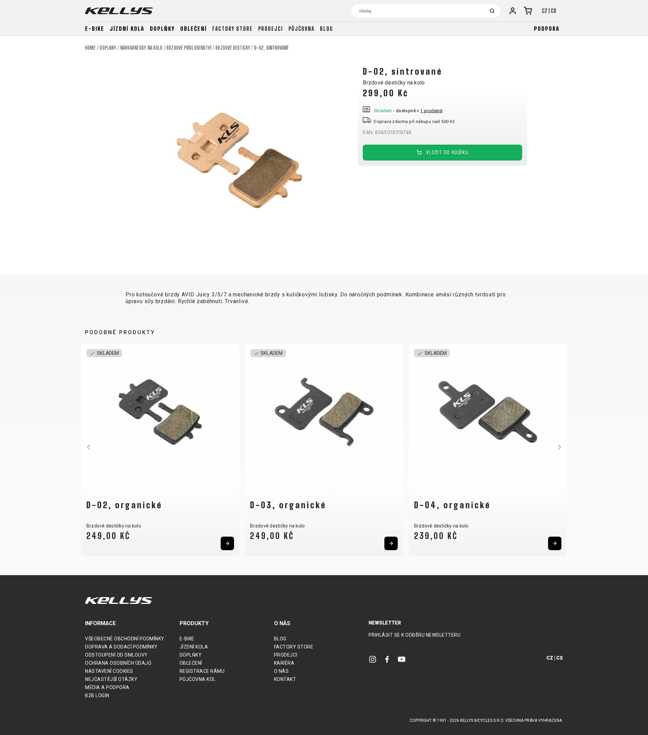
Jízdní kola (127, 28)
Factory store (232, 28)
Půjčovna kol (198, 679)
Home (90, 48)
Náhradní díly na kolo (141, 48)
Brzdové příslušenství (188, 48)
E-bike (94, 28)
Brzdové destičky (232, 48)
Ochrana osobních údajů (118, 663)
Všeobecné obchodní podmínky (124, 638)
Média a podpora (107, 687)
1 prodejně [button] (431, 110)
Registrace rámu (202, 671)
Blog (326, 28)
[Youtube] (402, 659)
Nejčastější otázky (111, 679)
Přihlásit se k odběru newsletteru (415, 635)
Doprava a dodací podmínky (121, 647)
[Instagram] (373, 659)
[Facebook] (387, 659)
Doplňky (162, 28)
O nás (281, 671)
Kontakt (285, 679)
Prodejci (270, 28)
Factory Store (294, 647)
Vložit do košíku (446, 152)
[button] (88, 447)
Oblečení (193, 28)
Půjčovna (302, 28)
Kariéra (284, 663)
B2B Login (97, 695)
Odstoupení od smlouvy (116, 655)
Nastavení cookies (109, 671)
